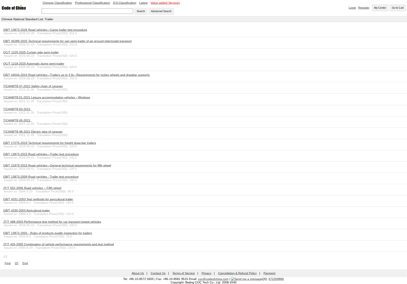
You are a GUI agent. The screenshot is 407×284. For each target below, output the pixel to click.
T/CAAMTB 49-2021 (17, 120)
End (25, 263)
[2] (16, 263)
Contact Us (158, 273)
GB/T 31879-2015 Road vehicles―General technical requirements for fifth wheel (57, 165)
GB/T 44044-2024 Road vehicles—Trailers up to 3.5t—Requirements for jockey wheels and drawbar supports (76, 75)
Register (363, 7)
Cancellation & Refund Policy (237, 273)
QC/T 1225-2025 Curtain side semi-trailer (31, 52)
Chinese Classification (57, 2)
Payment (269, 273)
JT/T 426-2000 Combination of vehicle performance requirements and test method (58, 244)
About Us (138, 273)
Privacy (206, 273)
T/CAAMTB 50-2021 (17, 109)
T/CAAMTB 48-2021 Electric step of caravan (33, 131)
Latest (143, 2)
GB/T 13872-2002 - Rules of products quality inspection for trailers (47, 233)
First (8, 263)
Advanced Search (161, 11)
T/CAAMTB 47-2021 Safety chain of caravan (33, 86)
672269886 (276, 279)
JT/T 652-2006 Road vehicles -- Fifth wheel (32, 188)
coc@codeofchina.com (213, 279)
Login (352, 7)
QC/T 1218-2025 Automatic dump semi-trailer (33, 63)
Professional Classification (92, 2)
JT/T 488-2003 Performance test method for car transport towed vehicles (52, 221)
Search (141, 11)
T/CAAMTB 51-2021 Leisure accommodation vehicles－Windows (46, 97)
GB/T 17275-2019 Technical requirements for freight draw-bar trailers (49, 143)
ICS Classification (124, 2)
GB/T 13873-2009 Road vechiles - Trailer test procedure (41, 176)
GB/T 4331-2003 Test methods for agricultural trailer (38, 199)
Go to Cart (398, 7)
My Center (380, 7)
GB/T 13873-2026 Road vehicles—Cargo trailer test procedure (45, 29)
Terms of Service (183, 273)
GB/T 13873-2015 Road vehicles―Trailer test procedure (41, 154)
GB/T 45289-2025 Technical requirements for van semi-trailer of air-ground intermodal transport (67, 41)
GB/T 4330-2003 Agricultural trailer (26, 210)
